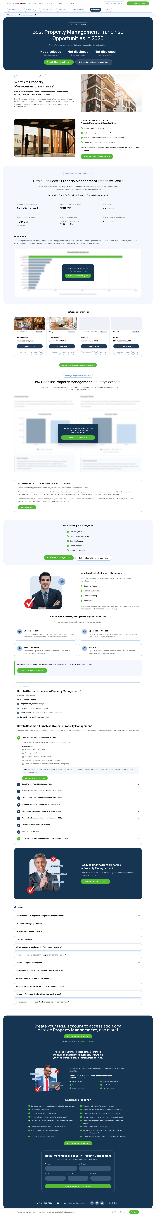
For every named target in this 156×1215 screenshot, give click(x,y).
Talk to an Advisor (27, 507)
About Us (69, 3)
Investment (30, 10)
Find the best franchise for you (78, 1186)
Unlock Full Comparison (78, 437)
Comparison (62, 10)
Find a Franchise (35, 3)
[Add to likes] (31, 353)
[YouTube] (102, 1203)
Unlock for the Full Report (78, 276)
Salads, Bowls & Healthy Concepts (89, 332)
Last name (82, 1164)
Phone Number (73, 1174)
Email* (47, 1174)
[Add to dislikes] (36, 353)
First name (48, 1164)
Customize (123, 1212)
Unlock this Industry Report (58, 62)
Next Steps (95, 10)
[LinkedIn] (97, 1203)
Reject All (114, 1212)
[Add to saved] (41, 353)
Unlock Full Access (138, 3)
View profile (30, 346)
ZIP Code (93, 1174)
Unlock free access (87, 1042)
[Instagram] (92, 1203)
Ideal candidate (78, 10)
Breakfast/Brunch (22, 332)
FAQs (108, 10)
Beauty (51, 332)
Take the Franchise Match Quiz (97, 156)
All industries (11, 15)
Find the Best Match (114, 3)
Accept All (134, 1212)
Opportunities (46, 10)
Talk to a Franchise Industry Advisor (94, 62)
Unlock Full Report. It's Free (35, 778)
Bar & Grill (116, 332)
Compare (22, 353)
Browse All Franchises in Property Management (78, 365)
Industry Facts (14, 10)
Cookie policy (69, 1212)
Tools (60, 3)
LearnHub (50, 3)
